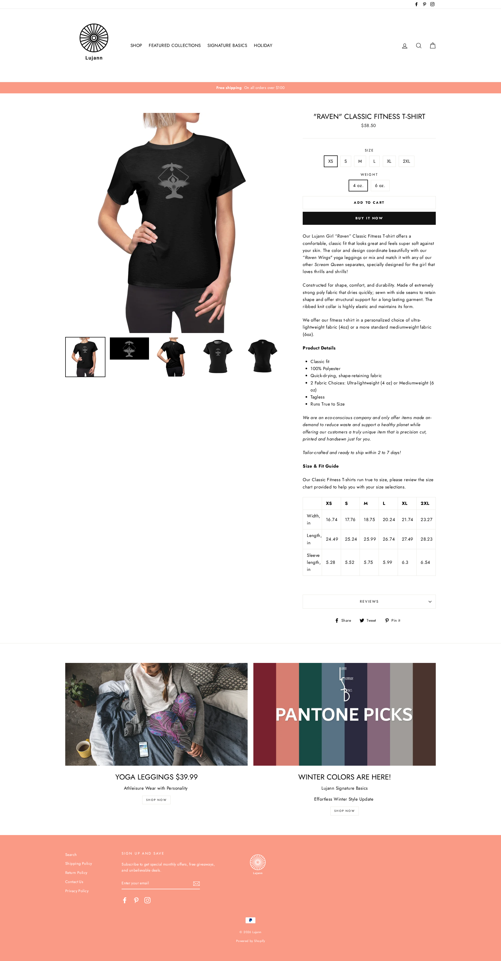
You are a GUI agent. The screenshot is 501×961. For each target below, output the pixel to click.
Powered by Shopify (250, 941)
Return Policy (76, 872)
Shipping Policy (78, 863)
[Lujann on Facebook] (125, 900)
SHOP (136, 45)
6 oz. (380, 185)
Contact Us (74, 881)
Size (369, 150)
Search (71, 854)
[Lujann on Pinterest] (136, 900)
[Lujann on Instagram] (147, 900)
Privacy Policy (76, 890)
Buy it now (369, 218)
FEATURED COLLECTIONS (175, 45)
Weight (369, 174)
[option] (250, 88)
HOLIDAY (263, 45)
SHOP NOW (344, 811)
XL (389, 161)
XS (330, 161)
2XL (406, 161)
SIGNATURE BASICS (227, 45)
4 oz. (358, 185)
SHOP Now (156, 800)
